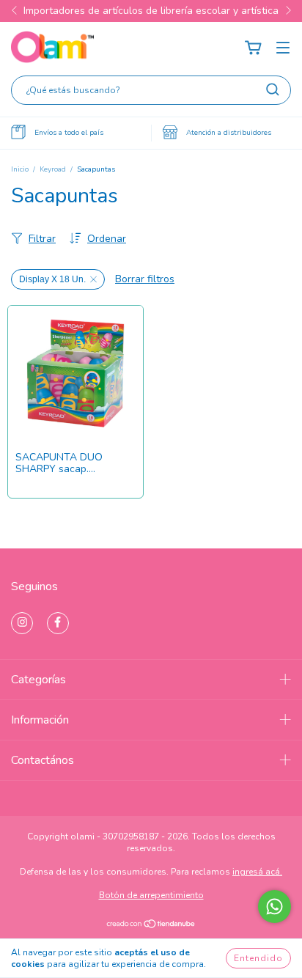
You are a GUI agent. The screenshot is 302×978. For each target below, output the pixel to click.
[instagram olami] (22, 623)
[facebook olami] (58, 623)
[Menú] (283, 48)
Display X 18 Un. (52, 279)
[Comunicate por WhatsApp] (274, 906)
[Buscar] (273, 89)
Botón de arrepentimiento (151, 895)
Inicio (20, 169)
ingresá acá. (257, 872)
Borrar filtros (144, 279)
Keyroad (53, 169)
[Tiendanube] (151, 925)
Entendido (258, 958)
